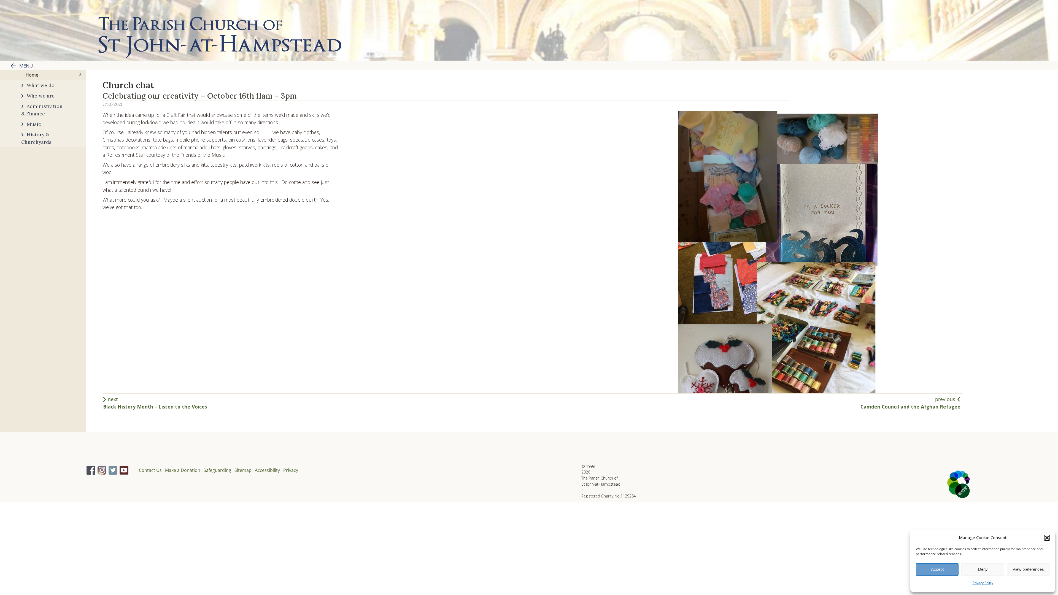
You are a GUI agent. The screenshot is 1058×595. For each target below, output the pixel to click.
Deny (983, 569)
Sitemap (243, 470)
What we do (41, 85)
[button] (1047, 537)
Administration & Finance (42, 110)
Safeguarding (217, 470)
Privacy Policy (983, 582)
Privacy (290, 470)
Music (34, 124)
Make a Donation (182, 470)
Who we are (41, 96)
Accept (937, 569)
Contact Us (150, 470)
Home (32, 75)
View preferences (1028, 569)
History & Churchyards (36, 138)
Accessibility (267, 470)
